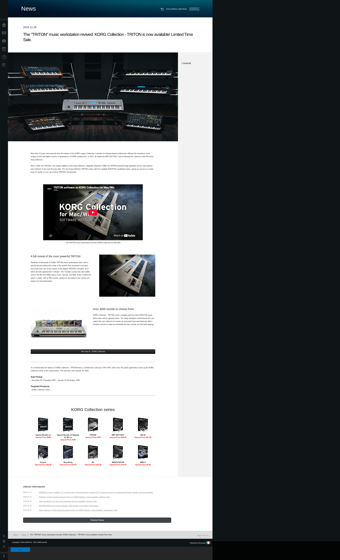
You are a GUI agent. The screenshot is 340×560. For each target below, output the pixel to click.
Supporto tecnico (4, 57)
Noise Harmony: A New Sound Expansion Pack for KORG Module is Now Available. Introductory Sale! (78, 510)
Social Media (4, 546)
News (4, 536)
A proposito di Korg (4, 556)
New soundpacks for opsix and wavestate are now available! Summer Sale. (68, 501)
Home (4, 25)
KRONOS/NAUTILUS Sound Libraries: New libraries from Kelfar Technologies (69, 506)
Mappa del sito (203, 535)
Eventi (4, 49)
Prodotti (4, 33)
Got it (20, 550)
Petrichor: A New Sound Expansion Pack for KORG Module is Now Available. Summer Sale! (74, 497)
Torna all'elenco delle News (176, 9)
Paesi (4, 541)
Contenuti (4, 41)
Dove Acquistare (4, 65)
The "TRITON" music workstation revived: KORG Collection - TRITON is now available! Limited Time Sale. (71, 535)
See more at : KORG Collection (93, 352)
